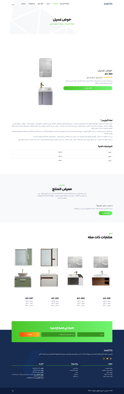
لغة (13, 391)
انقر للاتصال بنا (105, 213)
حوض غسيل (53, 24)
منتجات (55, 4)
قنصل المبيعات (88, 88)
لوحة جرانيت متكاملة (107, 370)
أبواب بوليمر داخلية (107, 376)
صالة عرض (40, 4)
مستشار (23, 4)
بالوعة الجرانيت (108, 368)
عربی (13, 4)
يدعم (48, 4)
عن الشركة (32, 4)
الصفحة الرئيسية (64, 4)
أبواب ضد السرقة (108, 374)
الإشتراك (30, 334)
